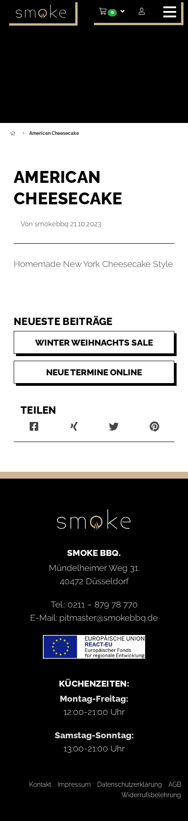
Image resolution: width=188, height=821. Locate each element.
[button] (111, 11)
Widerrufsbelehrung (151, 795)
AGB (174, 784)
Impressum (74, 784)
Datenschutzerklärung (129, 784)
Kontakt (40, 784)
